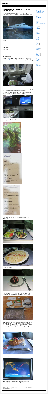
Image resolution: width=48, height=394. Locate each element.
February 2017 (38, 36)
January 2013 (37, 52)
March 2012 (37, 60)
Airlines (37, 26)
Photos (37, 32)
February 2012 (38, 61)
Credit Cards (37, 28)
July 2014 (37, 42)
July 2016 (37, 38)
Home (4, 5)
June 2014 (37, 43)
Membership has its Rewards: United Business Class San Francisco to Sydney (16, 9)
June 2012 (37, 57)
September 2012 (38, 55)
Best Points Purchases (11, 5)
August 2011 (37, 66)
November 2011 (38, 63)
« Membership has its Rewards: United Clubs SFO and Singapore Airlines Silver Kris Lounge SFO (10, 388)
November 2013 (38, 48)
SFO (17, 385)
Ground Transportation (39, 29)
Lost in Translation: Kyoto (39, 17)
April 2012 (37, 59)
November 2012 (38, 53)
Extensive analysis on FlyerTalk (7, 59)
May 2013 (37, 50)
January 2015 (37, 39)
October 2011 (38, 64)
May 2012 (37, 58)
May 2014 (37, 44)
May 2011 (37, 68)
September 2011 (38, 65)
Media (37, 31)
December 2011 (38, 62)
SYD (18, 385)
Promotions (37, 33)
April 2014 (37, 45)
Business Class (14, 385)
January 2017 (37, 37)
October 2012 (38, 54)
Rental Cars (37, 34)
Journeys (9, 385)
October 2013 (38, 49)
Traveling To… (6, 3)
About (6, 5)
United (20, 385)
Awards (6, 385)
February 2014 (38, 46)
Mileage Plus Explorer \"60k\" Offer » (28, 387)
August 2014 (37, 41)
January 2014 (37, 47)
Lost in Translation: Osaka (39, 14)
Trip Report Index (17, 5)
